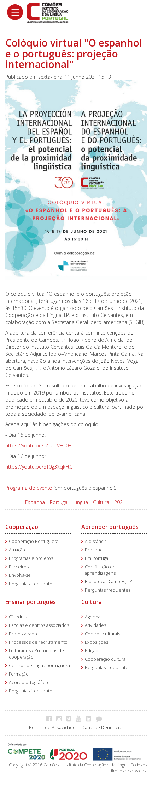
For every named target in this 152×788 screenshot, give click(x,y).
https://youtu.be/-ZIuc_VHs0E (38, 445)
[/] (47, 11)
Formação (19, 674)
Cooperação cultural (106, 659)
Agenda (92, 617)
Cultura (101, 502)
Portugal (59, 502)
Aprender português (110, 527)
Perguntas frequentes (31, 584)
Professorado (23, 634)
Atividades (95, 625)
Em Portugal (97, 558)
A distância (96, 541)
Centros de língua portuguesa (39, 665)
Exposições (96, 642)
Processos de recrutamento (38, 642)
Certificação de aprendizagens (100, 570)
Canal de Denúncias (102, 728)
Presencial (96, 550)
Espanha (35, 502)
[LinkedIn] (90, 718)
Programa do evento (28, 487)
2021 (119, 502)
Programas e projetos (31, 558)
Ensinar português (30, 602)
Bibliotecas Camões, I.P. (109, 582)
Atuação (17, 550)
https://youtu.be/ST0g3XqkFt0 (38, 466)
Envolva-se (20, 575)
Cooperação (21, 527)
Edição (91, 651)
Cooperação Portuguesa (34, 541)
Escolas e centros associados (39, 625)
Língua (81, 502)
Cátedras (18, 617)
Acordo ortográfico (28, 682)
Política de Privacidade (52, 728)
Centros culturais (102, 634)
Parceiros (19, 567)
